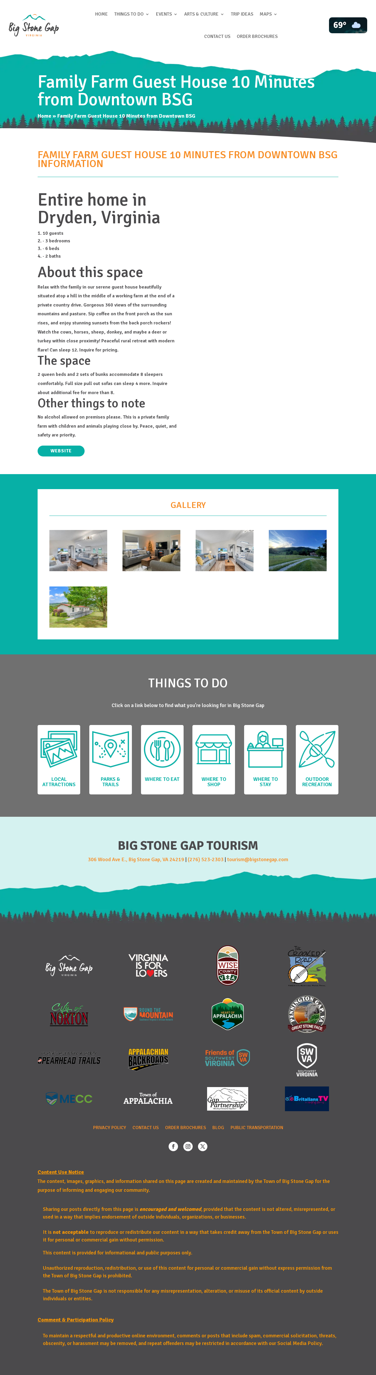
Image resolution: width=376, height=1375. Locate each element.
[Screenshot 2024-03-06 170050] (151, 569)
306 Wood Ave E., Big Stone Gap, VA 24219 (136, 859)
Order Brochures (257, 36)
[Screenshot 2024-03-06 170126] (298, 569)
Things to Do (129, 14)
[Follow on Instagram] (188, 1146)
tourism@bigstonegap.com (257, 859)
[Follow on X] (202, 1146)
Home (101, 14)
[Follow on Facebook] (173, 1146)
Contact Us (217, 36)
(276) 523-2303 (206, 859)
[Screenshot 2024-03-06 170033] (78, 569)
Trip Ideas (242, 14)
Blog (218, 1128)
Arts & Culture (201, 14)
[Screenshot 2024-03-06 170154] (78, 626)
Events (164, 14)
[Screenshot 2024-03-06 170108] (225, 569)
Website (61, 451)
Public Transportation (257, 1128)
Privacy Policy (109, 1128)
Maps (266, 14)
